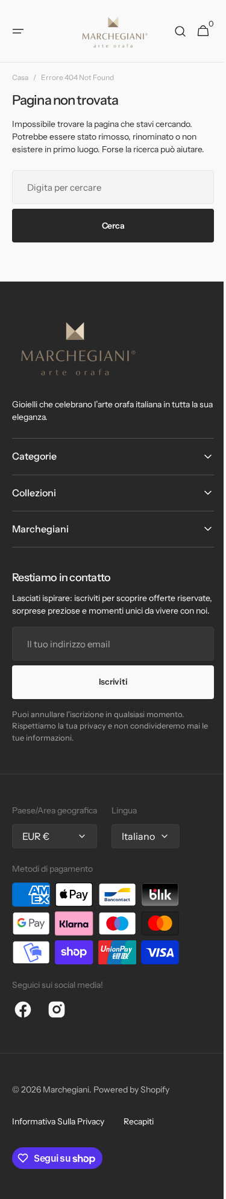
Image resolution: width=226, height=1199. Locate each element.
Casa (20, 77)
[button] (18, 31)
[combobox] (108, 187)
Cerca (108, 225)
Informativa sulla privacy (58, 1134)
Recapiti (139, 1134)
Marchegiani (66, 1102)
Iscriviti (108, 694)
